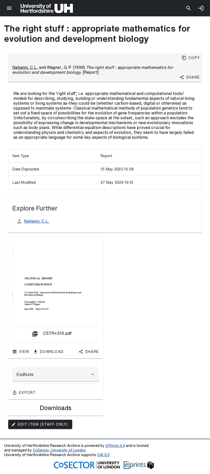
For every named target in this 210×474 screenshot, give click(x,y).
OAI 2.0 (103, 455)
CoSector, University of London (59, 450)
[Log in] (201, 8)
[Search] (188, 8)
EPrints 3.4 (115, 445)
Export (27, 392)
